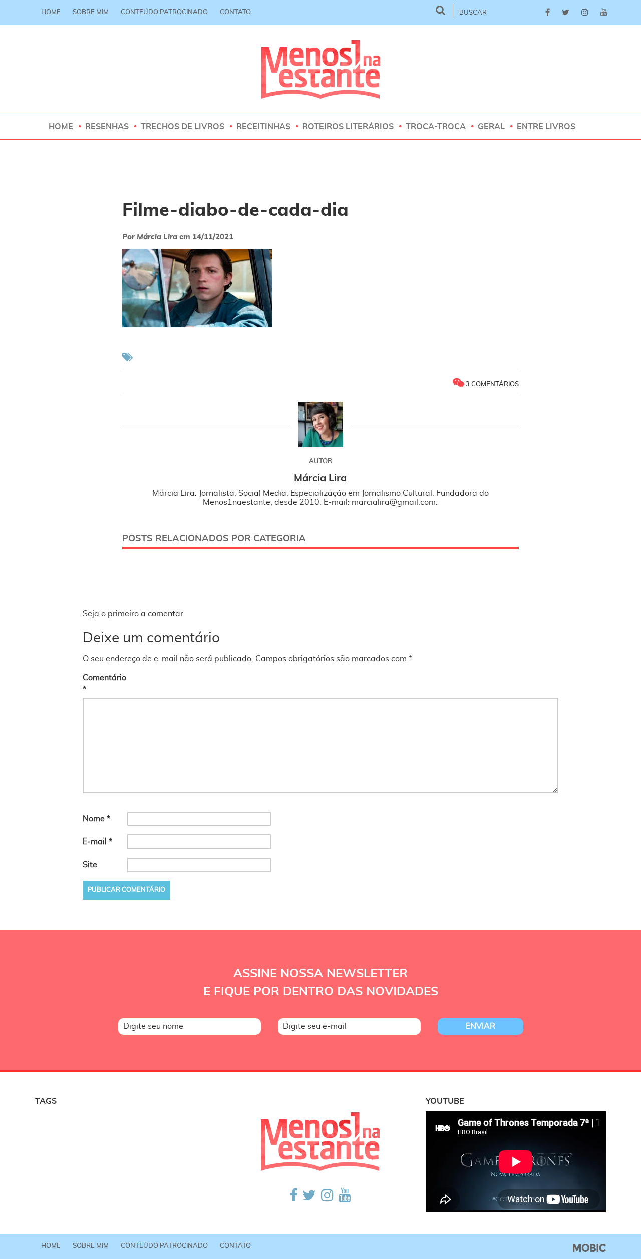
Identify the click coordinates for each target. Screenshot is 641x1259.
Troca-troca (436, 127)
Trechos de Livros (182, 127)
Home (51, 12)
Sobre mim (91, 12)
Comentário (104, 683)
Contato (235, 12)
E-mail (97, 841)
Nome (96, 819)
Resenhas (107, 127)
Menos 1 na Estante (320, 69)
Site (90, 865)
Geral (491, 127)
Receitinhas (263, 127)
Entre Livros (546, 127)
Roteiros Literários (348, 127)
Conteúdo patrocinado (164, 12)
